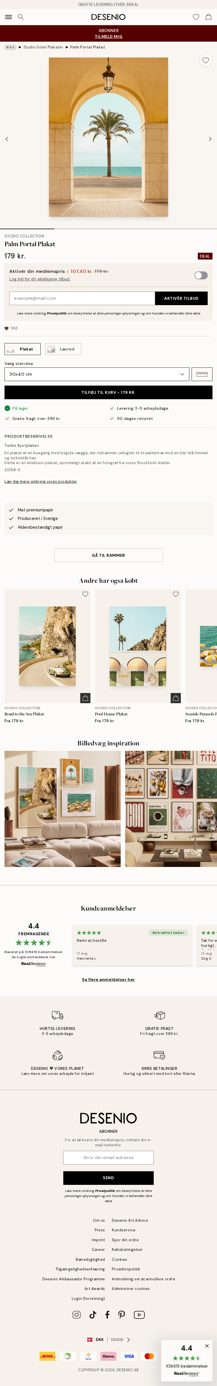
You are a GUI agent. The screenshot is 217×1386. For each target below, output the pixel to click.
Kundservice (124, 1230)
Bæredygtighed (90, 1259)
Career (98, 1249)
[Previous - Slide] (6, 138)
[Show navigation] (8, 17)
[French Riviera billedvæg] (63, 809)
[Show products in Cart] (208, 17)
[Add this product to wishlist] (205, 60)
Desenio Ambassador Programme (73, 1279)
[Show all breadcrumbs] (10, 47)
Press (100, 1230)
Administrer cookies (131, 1288)
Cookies (119, 1259)
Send (108, 1177)
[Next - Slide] (210, 138)
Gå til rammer (108, 555)
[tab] (27, 227)
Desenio (125, 1370)
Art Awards (94, 1288)
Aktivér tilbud (181, 298)
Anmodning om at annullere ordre (143, 1279)
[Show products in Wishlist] (196, 17)
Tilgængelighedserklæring (80, 1269)
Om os (99, 1220)
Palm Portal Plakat (87, 47)
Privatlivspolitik (126, 1269)
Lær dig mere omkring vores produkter (41, 481)
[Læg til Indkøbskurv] (85, 698)
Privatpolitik (57, 313)
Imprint (98, 1240)
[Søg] (21, 17)
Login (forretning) (88, 1298)
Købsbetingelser (127, 1249)
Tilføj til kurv (108, 392)
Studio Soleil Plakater (43, 47)
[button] (202, 374)
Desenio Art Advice (130, 1220)
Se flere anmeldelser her (108, 979)
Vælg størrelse (19, 363)
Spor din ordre (125, 1240)
